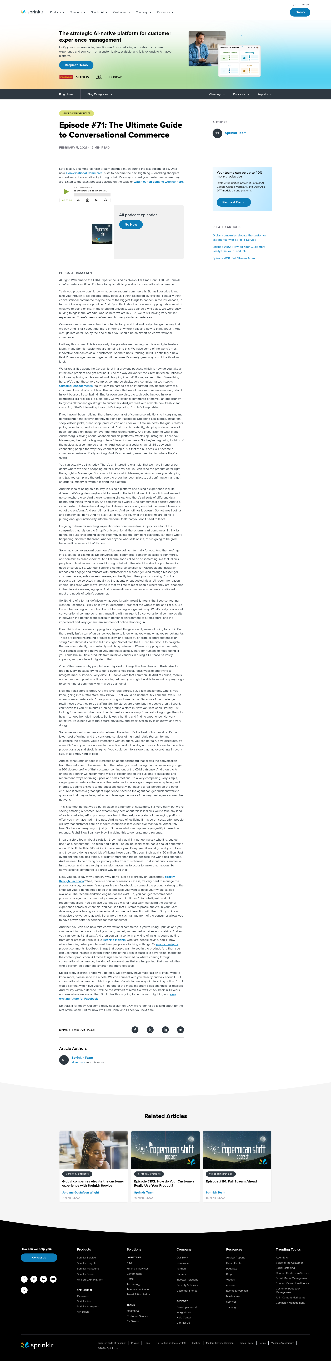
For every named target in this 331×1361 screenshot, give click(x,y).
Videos (230, 1279)
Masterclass (233, 1296)
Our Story (182, 1257)
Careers (181, 1274)
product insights (167, 944)
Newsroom (183, 1263)
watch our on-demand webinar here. (159, 182)
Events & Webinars (237, 1290)
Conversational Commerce (84, 173)
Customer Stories (187, 1290)
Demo (300, 12)
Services (231, 1301)
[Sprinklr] (32, 12)
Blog (229, 1274)
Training (231, 1307)
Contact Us (39, 1257)
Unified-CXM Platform (90, 1279)
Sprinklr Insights (86, 1263)
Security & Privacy (187, 1285)
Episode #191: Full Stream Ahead (235, 258)
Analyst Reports (235, 1257)
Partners (181, 1268)
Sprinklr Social (85, 1274)
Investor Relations (187, 1279)
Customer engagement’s (76, 386)
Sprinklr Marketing (88, 1268)
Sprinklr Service (86, 1257)
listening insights (114, 940)
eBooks (230, 1285)
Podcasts (231, 1268)
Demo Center (234, 1263)
